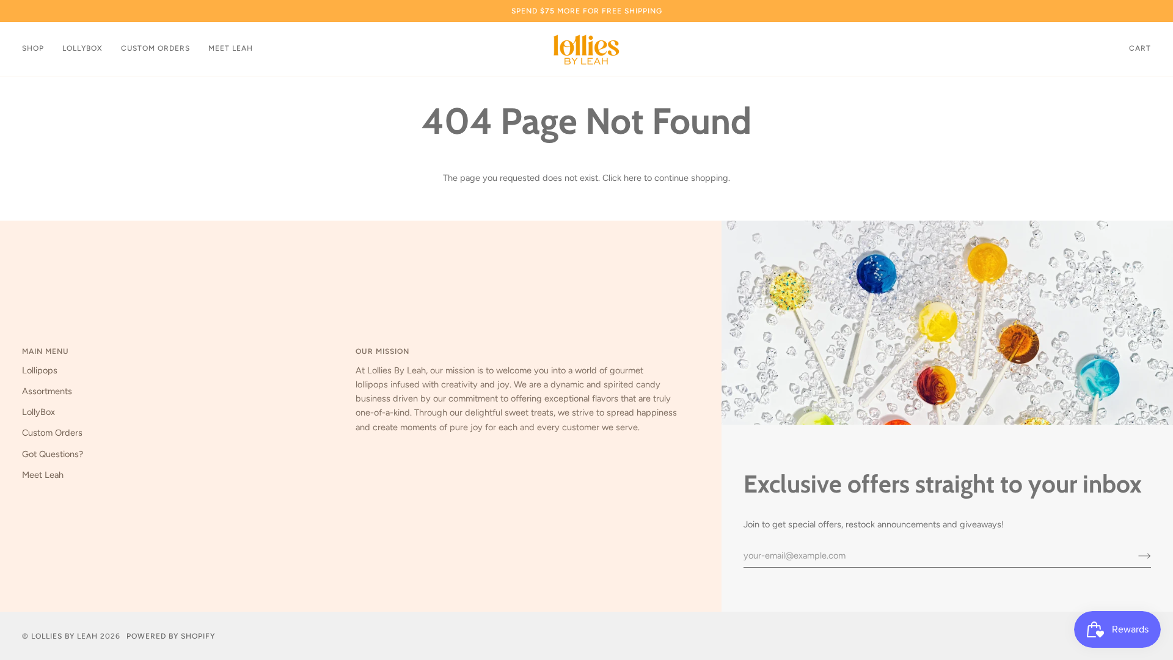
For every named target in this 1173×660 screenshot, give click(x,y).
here (632, 177)
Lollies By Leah (64, 635)
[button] (37, 49)
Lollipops (39, 370)
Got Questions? (52, 454)
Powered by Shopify (170, 635)
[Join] (1135, 555)
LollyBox (38, 411)
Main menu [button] (45, 351)
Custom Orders (52, 432)
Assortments (47, 391)
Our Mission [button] (382, 351)
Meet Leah (43, 474)
